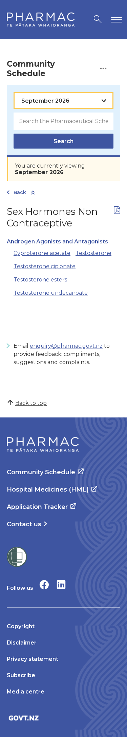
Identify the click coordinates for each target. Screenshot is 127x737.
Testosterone (93, 253)
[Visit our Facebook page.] (44, 584)
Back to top (31, 403)
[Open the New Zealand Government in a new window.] (63, 718)
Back (20, 192)
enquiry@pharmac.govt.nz (66, 346)
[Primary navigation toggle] (115, 19)
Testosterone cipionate (45, 266)
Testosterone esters (40, 279)
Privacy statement (32, 659)
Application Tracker (37, 507)
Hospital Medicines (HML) (48, 489)
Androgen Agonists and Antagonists (57, 241)
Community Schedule (41, 472)
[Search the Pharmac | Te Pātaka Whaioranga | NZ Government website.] (98, 19)
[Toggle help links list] (103, 69)
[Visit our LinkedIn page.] (61, 584)
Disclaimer (22, 642)
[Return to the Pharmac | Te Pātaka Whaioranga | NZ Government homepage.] (41, 19)
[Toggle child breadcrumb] (33, 193)
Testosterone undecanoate (51, 293)
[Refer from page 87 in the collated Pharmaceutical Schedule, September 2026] (117, 211)
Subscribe (21, 675)
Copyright (21, 626)
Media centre (25, 691)
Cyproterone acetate (42, 253)
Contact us (24, 524)
